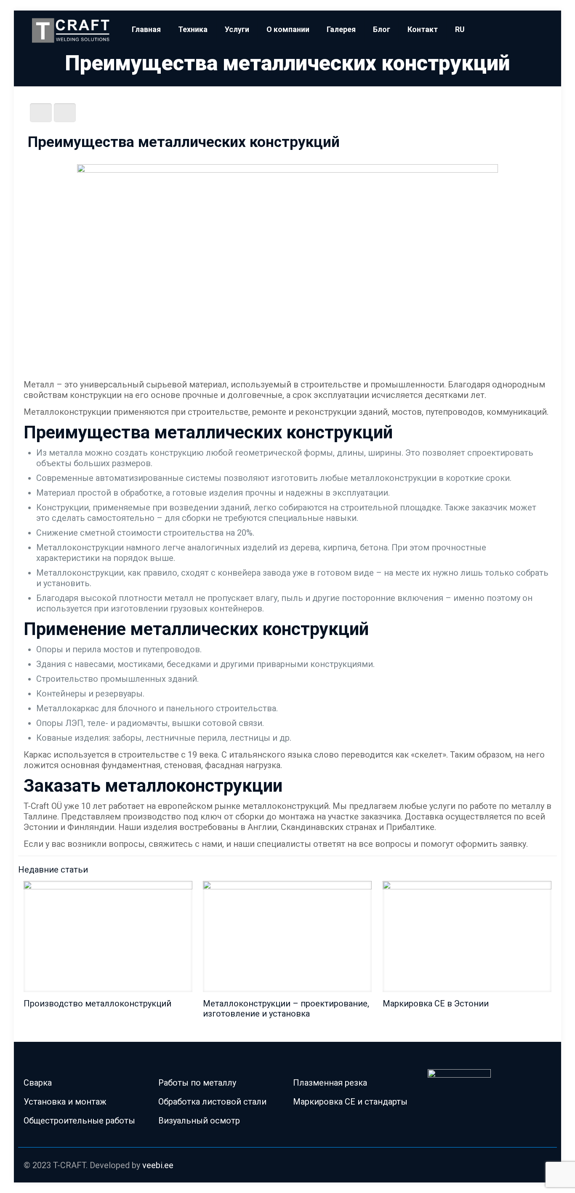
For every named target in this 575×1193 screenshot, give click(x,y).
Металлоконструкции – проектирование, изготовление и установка (286, 1008)
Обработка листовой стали (212, 1102)
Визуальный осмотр (199, 1121)
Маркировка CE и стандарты (350, 1102)
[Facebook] (520, 1166)
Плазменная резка (330, 1083)
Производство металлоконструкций (97, 1003)
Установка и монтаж (65, 1102)
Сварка (38, 1083)
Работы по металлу (197, 1083)
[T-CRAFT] (71, 29)
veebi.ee (157, 1165)
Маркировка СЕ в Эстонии (436, 1003)
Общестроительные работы (79, 1121)
